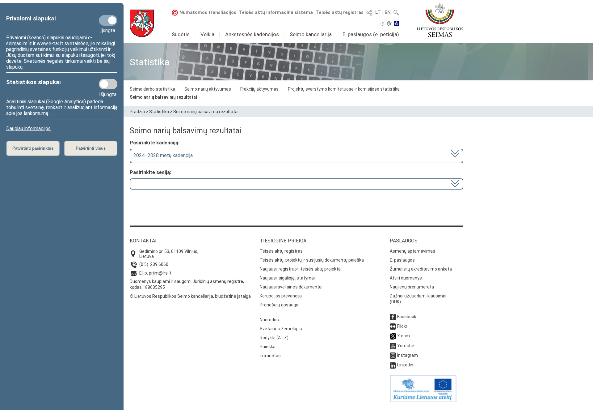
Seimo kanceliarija (311, 34)
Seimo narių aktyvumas (207, 89)
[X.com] (393, 335)
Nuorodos (269, 319)
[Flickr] (393, 326)
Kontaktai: (144, 241)
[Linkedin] (393, 364)
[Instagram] (393, 355)
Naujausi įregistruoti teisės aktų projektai (301, 269)
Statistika (159, 111)
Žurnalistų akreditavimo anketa (421, 269)
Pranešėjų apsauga (279, 304)
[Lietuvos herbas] (142, 23)
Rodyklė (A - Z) (274, 337)
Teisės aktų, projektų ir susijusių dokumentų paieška (312, 260)
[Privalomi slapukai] (108, 20)
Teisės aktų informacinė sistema (276, 12)
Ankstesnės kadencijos (252, 34)
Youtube (405, 345)
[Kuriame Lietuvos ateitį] (423, 400)
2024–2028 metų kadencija (163, 155)
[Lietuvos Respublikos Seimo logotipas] (440, 20)
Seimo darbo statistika (152, 89)
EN (388, 12)
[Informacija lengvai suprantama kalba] (396, 24)
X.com (403, 335)
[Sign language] (389, 24)
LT (378, 12)
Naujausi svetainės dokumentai (291, 286)
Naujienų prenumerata (412, 286)
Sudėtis (181, 34)
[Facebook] (393, 316)
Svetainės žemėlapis (281, 328)
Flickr (402, 326)
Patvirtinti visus (91, 148)
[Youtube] (393, 345)
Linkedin (405, 364)
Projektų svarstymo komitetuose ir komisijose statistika (344, 89)
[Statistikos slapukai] (108, 84)
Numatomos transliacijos (207, 12)
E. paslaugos (402, 260)
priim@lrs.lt (160, 273)
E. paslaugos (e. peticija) (371, 34)
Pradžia (137, 111)
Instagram (407, 355)
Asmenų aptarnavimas (412, 251)
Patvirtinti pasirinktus (32, 148)
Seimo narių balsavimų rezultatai (163, 97)
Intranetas (270, 355)
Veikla (207, 34)
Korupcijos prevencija (281, 295)
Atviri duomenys (406, 277)
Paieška (267, 346)
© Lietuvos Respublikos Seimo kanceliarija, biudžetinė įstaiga (190, 296)
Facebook (406, 316)
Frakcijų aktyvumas (259, 89)
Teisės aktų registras (340, 12)
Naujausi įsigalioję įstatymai (287, 277)
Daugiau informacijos (28, 128)
